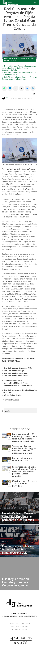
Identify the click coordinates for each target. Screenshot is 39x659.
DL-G (8, 98)
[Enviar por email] (34, 93)
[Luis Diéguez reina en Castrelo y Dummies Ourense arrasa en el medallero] (19, 573)
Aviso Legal (26, 623)
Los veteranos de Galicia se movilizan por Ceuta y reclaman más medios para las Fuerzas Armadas (24, 471)
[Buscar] (29, 2)
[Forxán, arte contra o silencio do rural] (6, 459)
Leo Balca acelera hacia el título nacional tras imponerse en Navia (19, 73)
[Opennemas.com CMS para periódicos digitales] (21, 640)
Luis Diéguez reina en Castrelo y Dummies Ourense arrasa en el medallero (19, 78)
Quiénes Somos (13, 623)
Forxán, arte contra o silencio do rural (22, 459)
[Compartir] (4, 88)
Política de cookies (19, 629)
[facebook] (17, 610)
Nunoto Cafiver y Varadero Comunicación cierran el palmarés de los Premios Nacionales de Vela (19, 68)
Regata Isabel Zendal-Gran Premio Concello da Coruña (18, 410)
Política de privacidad (19, 626)
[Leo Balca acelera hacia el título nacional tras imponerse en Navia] (19, 541)
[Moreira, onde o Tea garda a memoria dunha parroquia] (6, 482)
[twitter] (21, 610)
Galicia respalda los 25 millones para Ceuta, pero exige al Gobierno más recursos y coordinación (24, 437)
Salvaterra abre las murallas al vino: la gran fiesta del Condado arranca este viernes (24, 449)
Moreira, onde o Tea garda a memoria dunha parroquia (24, 483)
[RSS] (24, 610)
